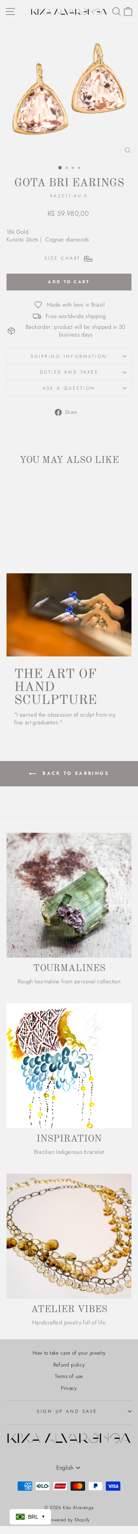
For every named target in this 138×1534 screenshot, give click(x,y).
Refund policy (69, 1364)
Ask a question (69, 388)
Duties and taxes (69, 372)
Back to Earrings (74, 772)
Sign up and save (67, 1411)
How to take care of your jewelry (69, 1353)
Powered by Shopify (69, 1519)
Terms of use (69, 1376)
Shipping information (69, 356)
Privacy (69, 1388)
